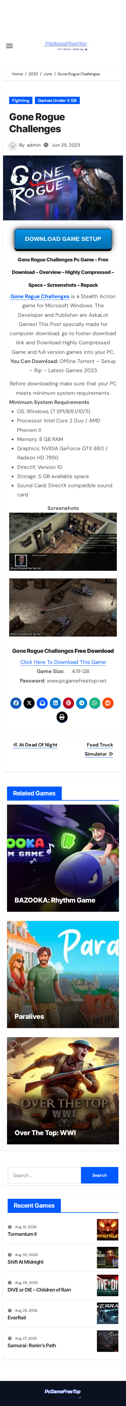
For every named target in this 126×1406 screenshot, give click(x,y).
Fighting (20, 100)
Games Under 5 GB (57, 100)
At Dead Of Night (37, 745)
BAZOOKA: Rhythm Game (55, 900)
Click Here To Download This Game (63, 662)
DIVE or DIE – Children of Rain (39, 1290)
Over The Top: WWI (45, 1133)
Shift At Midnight (25, 1262)
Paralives (29, 1016)
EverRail (17, 1317)
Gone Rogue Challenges (39, 296)
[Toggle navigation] (9, 46)
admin (34, 145)
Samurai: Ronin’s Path (32, 1345)
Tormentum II (22, 1234)
